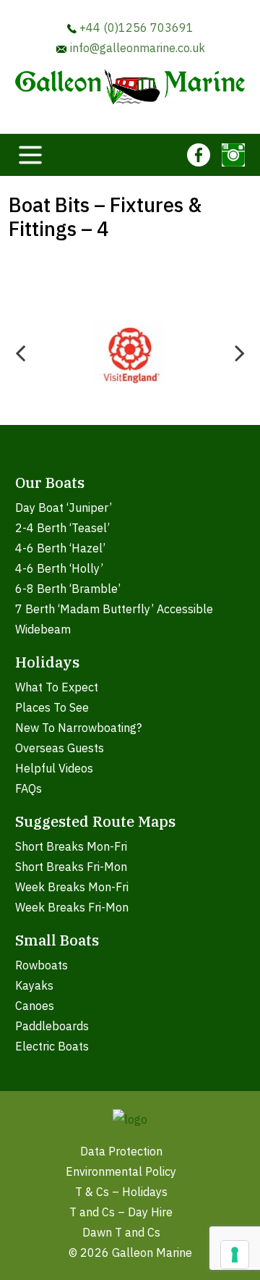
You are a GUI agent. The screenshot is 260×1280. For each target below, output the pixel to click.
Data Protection (121, 1151)
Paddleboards (52, 1026)
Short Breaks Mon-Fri (71, 846)
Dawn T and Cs (121, 1232)
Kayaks (34, 985)
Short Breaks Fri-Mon (71, 866)
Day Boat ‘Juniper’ (63, 507)
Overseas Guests (59, 748)
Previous (20, 352)
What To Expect (56, 687)
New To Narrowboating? (78, 727)
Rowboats (41, 965)
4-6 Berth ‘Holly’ (59, 568)
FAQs (28, 788)
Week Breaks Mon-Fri (72, 887)
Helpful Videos (54, 768)
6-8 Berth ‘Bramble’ (68, 588)
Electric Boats (52, 1046)
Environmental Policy (121, 1171)
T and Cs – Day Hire (121, 1212)
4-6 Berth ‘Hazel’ (60, 548)
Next (240, 352)
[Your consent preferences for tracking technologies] (234, 1254)
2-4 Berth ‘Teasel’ (62, 528)
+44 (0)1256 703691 (135, 27)
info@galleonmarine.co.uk (136, 48)
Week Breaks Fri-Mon (72, 907)
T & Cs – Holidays (121, 1191)
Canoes (34, 1005)
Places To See (52, 707)
